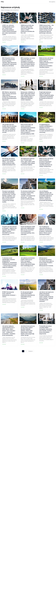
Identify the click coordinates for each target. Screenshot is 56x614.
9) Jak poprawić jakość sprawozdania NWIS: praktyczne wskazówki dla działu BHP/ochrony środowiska (28, 295)
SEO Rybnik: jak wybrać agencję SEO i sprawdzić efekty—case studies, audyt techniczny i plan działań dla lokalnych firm (9, 161)
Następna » (30, 351)
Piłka (2, 2)
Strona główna (52, 1)
